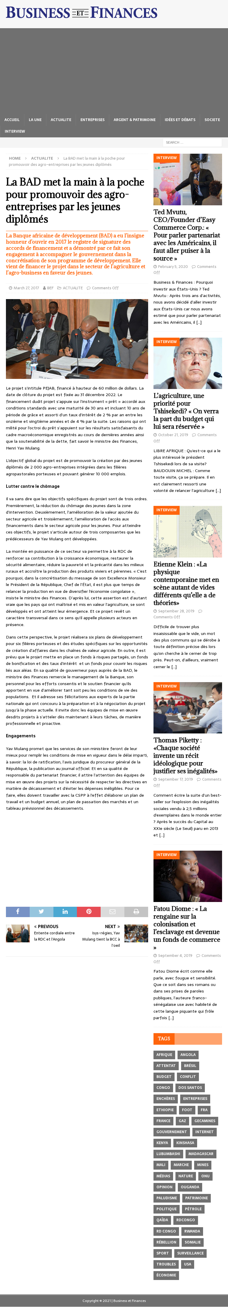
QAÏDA (162, 1220)
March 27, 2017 (26, 288)
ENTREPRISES (92, 120)
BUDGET (164, 1077)
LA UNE (35, 120)
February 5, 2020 (173, 266)
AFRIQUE (164, 1055)
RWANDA (192, 1231)
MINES (202, 1165)
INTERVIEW (15, 131)
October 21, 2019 (173, 435)
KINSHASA (185, 1143)
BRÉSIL (190, 1066)
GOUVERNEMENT (171, 1132)
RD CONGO (166, 1231)
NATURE (185, 1176)
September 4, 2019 (175, 955)
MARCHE (181, 1165)
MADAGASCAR (201, 1154)
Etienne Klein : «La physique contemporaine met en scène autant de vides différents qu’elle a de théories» (186, 583)
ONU (205, 1176)
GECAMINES (204, 1121)
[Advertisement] (114, 69)
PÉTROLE (193, 1209)
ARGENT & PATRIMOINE (135, 120)
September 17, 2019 (175, 779)
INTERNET (204, 1132)
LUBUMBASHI (168, 1154)
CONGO (163, 1088)
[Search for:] (192, 142)
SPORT (162, 1253)
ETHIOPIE (165, 1110)
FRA (204, 1110)
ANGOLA (188, 1055)
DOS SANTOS (190, 1088)
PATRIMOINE (196, 1198)
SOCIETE (212, 120)
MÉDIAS (163, 1176)
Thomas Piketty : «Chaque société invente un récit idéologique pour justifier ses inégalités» (185, 755)
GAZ (182, 1121)
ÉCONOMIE (166, 1275)
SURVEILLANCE (190, 1253)
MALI (160, 1165)
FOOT (187, 1110)
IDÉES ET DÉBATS (180, 120)
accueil (12, 120)
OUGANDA (190, 1187)
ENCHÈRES (165, 1099)
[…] (199, 322)
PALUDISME (166, 1198)
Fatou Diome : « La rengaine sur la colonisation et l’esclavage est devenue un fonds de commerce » (186, 928)
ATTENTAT (166, 1066)
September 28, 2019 (176, 611)
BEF (50, 288)
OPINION (164, 1187)
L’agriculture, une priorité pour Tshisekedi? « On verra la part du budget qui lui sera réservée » (186, 411)
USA (187, 1264)
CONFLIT (188, 1077)
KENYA (162, 1143)
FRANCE (163, 1121)
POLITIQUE (166, 1209)
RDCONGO (185, 1220)
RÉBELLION (166, 1242)
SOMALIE (193, 1242)
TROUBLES (166, 1264)
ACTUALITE (61, 120)
